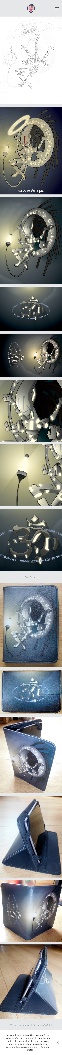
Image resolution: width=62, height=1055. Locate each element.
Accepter (45, 1047)
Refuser (29, 1049)
